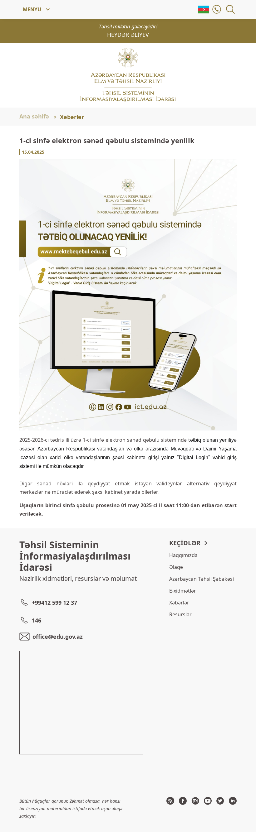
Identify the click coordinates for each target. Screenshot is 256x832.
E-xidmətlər (182, 590)
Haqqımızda (183, 555)
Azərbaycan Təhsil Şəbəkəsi (201, 578)
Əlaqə (176, 567)
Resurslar (180, 614)
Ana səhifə (34, 116)
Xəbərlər (72, 117)
